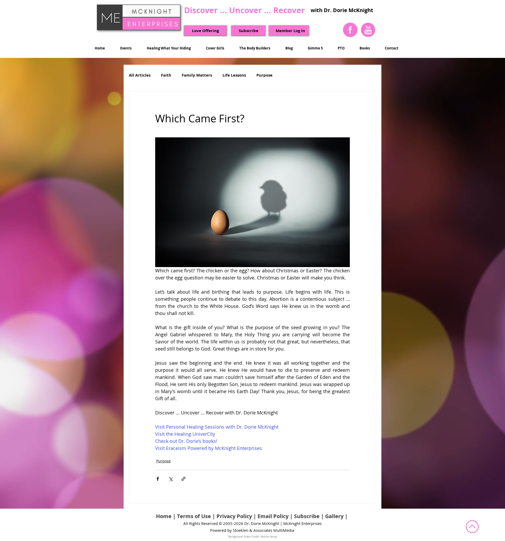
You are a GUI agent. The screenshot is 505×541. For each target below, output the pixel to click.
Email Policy (273, 516)
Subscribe (307, 516)
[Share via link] (183, 478)
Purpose (264, 75)
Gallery (334, 516)
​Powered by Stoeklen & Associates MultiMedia (252, 530)
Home (163, 516)
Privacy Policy (234, 516)
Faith (166, 75)
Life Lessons (234, 75)
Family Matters (197, 75)
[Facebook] (350, 30)
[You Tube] (368, 30)
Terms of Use (194, 516)
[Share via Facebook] (157, 478)
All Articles (139, 75)
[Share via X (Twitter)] (170, 478)
